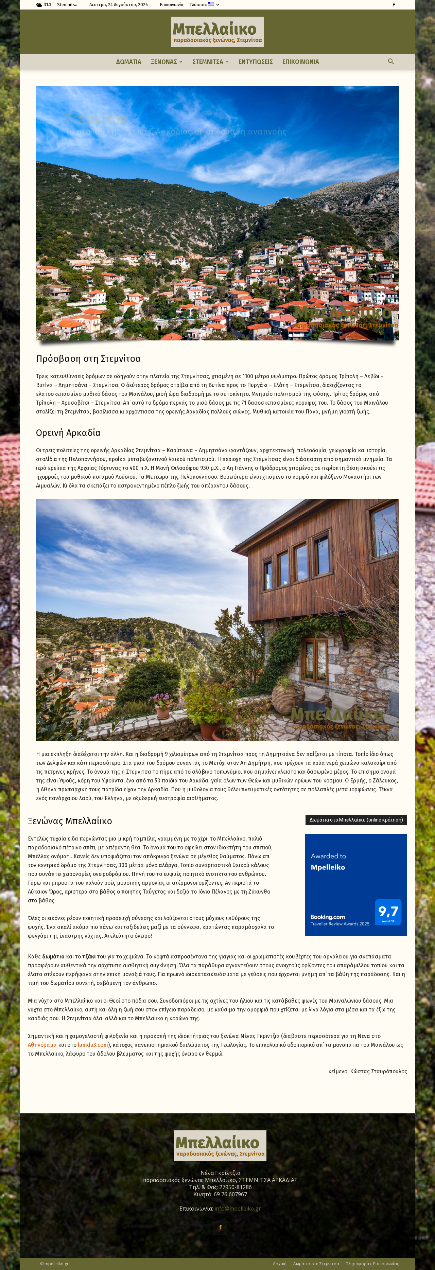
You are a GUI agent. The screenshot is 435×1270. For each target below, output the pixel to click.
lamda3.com (93, 1045)
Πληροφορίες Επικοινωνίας (372, 1264)
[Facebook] (394, 5)
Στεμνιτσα (207, 62)
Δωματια (128, 62)
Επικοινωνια (300, 62)
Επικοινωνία (172, 4)
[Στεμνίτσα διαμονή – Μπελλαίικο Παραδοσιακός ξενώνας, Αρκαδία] (217, 32)
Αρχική (279, 1264)
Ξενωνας (164, 62)
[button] (391, 62)
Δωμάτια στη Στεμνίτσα (316, 1264)
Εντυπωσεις (256, 62)
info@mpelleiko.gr (237, 1208)
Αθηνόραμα (42, 1045)
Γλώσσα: (199, 4)
